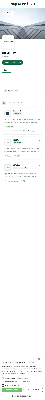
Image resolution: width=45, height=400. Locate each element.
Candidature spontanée (12, 62)
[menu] (4, 4)
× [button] (42, 359)
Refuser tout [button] (33, 390)
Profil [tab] (6, 70)
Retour (9, 13)
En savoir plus (21, 374)
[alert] (22, 378)
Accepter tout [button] (12, 390)
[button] (22, 396)
